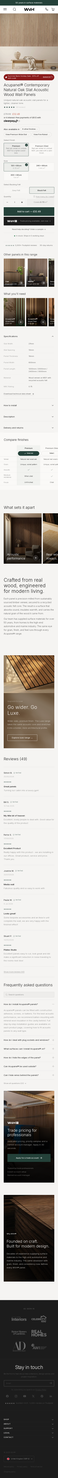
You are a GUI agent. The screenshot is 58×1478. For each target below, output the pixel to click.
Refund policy (9, 1467)
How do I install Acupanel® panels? (21, 1004)
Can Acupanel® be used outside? (20, 1066)
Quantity (7, 197)
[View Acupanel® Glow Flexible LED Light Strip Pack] (43, 322)
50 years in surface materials (29, 3)
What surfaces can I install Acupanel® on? (24, 1049)
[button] (5, 9)
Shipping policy (9, 1472)
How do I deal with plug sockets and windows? (26, 1040)
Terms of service (36, 1467)
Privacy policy (22, 1467)
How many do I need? (45, 197)
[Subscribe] (50, 1383)
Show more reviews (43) (14, 972)
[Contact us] (47, 9)
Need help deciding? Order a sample (27, 229)
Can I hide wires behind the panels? (21, 1075)
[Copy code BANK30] (52, 77)
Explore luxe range (22, 737)
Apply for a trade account (27, 1158)
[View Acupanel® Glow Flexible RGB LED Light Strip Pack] (20, 322)
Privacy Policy (41, 1390)
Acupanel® (9, 1010)
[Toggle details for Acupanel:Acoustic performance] (35, 557)
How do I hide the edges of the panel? (22, 1057)
